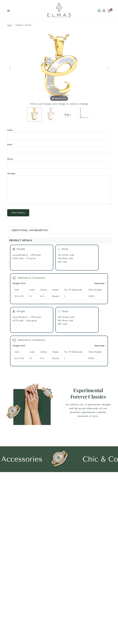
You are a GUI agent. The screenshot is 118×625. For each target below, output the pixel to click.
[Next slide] (108, 68)
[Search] (99, 10)
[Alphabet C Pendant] (34, 114)
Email (9, 144)
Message (11, 173)
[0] (108, 10)
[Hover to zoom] (59, 67)
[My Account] (104, 10)
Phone (10, 159)
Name (10, 130)
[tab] (29, 230)
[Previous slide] (10, 68)
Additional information (30, 230)
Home (9, 25)
